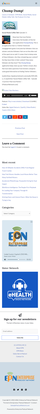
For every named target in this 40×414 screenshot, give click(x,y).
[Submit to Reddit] (15, 117)
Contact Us (20, 356)
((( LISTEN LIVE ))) (20, 345)
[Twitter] (18, 390)
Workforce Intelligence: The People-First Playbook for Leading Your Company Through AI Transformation (19, 190)
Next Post (20, 134)
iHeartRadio (31, 107)
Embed (4, 104)
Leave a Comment (8, 15)
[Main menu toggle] (36, 3)
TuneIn (4, 110)
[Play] (5, 95)
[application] (20, 95)
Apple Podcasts (14, 107)
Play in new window (14, 101)
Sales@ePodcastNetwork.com (20, 405)
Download (25, 101)
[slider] (34, 95)
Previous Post (20, 128)
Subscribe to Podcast (20, 354)
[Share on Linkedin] (25, 117)
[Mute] (30, 95)
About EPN (20, 348)
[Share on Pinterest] (20, 117)
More (13, 110)
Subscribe (20, 338)
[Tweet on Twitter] (4, 117)
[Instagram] (22, 390)
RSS (9, 110)
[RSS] (26, 390)
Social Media (27, 15)
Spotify (23, 107)
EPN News (18, 15)
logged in (13, 147)
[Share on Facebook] (9, 117)
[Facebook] (14, 390)
